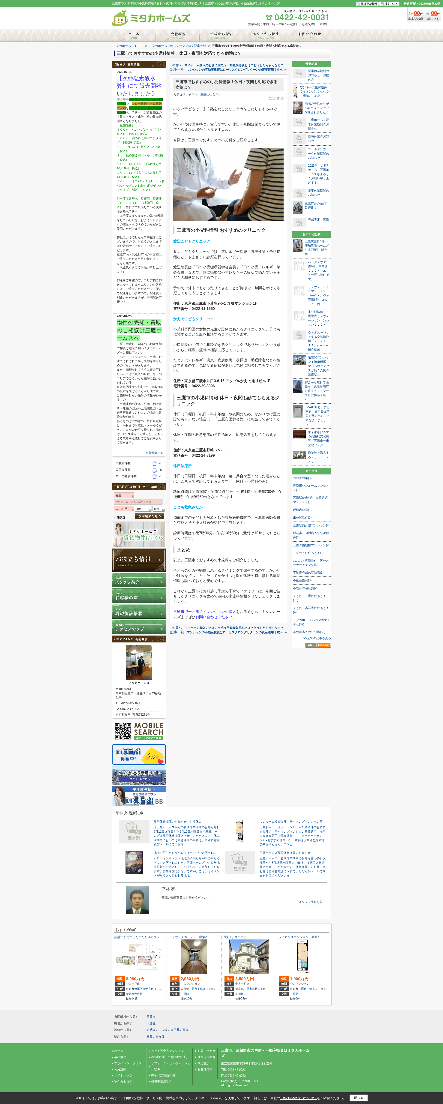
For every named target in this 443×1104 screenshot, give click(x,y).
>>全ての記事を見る (317, 638)
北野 (254, 988)
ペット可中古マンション (167, 1051)
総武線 (151, 1030)
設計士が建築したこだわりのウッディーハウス (145, 937)
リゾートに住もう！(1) (308, 553)
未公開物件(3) (302, 517)
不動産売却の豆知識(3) (308, 572)
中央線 (163, 1030)
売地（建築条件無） (164, 1075)
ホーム (118, 1051)
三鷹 (150, 1036)
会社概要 (120, 1057)
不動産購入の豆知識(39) (309, 632)
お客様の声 (205, 1069)
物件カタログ (123, 1081)
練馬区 (138, 988)
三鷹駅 (185, 994)
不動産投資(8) (302, 580)
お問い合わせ (207, 1051)
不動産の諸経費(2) (305, 588)
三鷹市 (193, 988)
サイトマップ (123, 1075)
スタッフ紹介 (207, 1057)
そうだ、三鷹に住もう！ (204, 94)
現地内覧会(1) (302, 510)
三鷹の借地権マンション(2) (311, 545)
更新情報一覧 (155, 453)
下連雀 (201, 988)
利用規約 (120, 1069)
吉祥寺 (160, 1036)
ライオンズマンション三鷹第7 (298, 937)
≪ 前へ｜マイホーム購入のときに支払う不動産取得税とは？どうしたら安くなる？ (228, 65)
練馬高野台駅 (134, 994)
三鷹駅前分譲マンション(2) (311, 525)
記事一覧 (177, 69)
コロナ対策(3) (302, 478)
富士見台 (148, 988)
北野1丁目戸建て (235, 937)
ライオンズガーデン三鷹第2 (188, 937)
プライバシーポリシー (129, 1063)
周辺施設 (204, 1063)
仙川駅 (239, 994)
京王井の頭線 (180, 1030)
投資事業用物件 (161, 1081)
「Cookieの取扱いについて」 (298, 1098)
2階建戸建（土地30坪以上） (170, 1057)
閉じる (358, 1098)
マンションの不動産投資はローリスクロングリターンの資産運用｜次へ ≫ (237, 69)
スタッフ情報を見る (312, 902)
